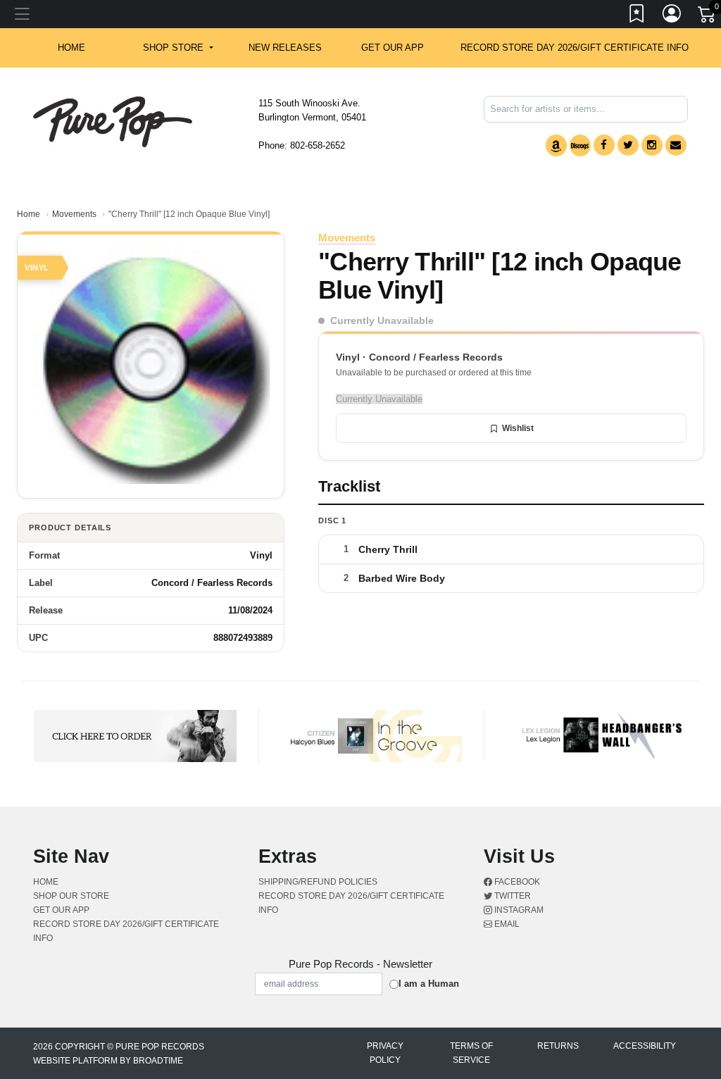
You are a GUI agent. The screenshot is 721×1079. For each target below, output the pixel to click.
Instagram (518, 910)
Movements (74, 214)
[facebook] (604, 145)
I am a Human (429, 983)
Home (28, 214)
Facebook (516, 882)
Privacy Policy (385, 1053)
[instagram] (652, 145)
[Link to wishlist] (637, 16)
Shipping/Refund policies (317, 882)
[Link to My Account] (672, 16)
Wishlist (518, 428)
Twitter (511, 896)
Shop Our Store (71, 896)
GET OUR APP (392, 47)
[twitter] (628, 145)
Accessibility (644, 1046)
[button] (178, 48)
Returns (558, 1046)
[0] (707, 17)
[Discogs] (580, 145)
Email (506, 924)
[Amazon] (556, 145)
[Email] (676, 145)
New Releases (285, 47)
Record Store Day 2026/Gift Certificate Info (574, 47)
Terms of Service (471, 1053)
